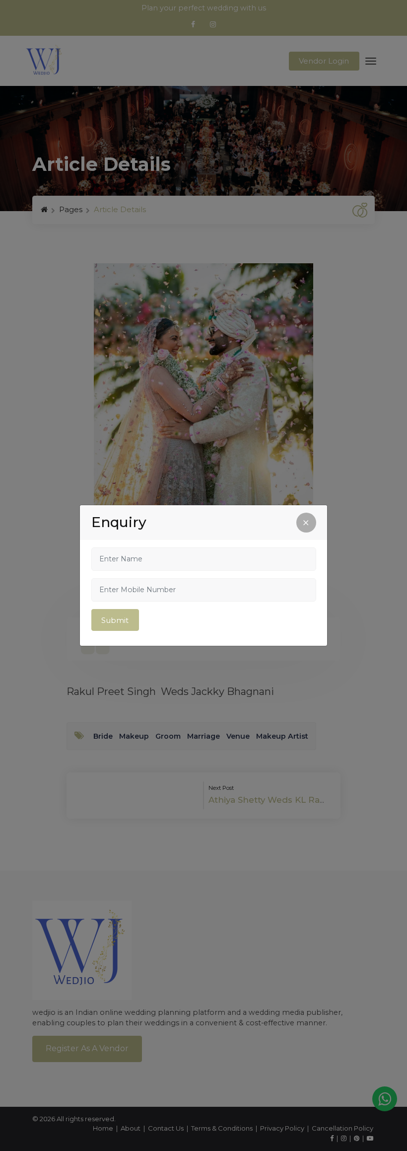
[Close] (306, 523)
